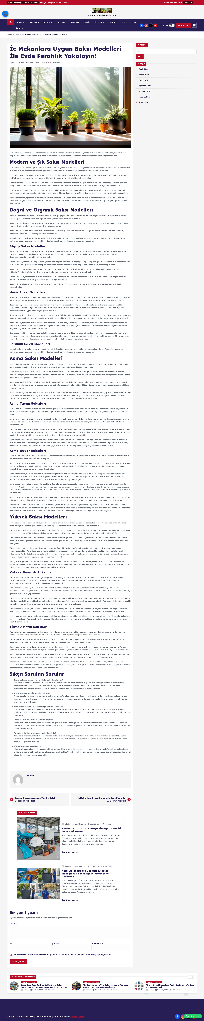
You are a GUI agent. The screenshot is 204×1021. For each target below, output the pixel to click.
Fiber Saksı (99, 22)
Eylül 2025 (143, 80)
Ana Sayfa (34, 22)
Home (9, 34)
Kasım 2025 (144, 75)
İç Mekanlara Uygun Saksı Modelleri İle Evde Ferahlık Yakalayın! (41, 34)
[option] (39, 986)
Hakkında (61, 22)
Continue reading (70, 852)
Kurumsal (48, 22)
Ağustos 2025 (145, 86)
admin (14, 62)
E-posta (55, 943)
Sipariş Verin (183, 25)
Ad (11, 943)
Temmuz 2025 (145, 91)
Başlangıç (20, 22)
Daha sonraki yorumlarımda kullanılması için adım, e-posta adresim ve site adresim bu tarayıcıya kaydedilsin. (62, 955)
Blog (134, 22)
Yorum (13, 924)
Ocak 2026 (143, 69)
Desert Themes (77, 1016)
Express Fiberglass (26, 62)
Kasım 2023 (144, 102)
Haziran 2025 (145, 97)
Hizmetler (75, 22)
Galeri (124, 22)
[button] (189, 977)
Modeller (113, 22)
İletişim (19, 28)
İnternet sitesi (97, 943)
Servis (86, 22)
